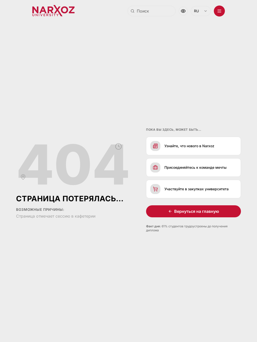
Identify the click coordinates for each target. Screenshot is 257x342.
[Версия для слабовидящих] (179, 11)
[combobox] (148, 11)
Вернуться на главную (194, 211)
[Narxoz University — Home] (53, 11)
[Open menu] (215, 11)
